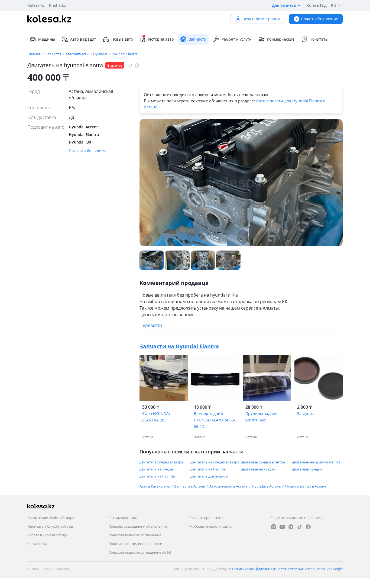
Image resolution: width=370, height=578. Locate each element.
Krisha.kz (57, 5)
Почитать (318, 39)
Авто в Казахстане (154, 486)
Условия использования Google (316, 568)
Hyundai (100, 53)
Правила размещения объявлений (137, 526)
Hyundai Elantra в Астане (305, 486)
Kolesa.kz (36, 5)
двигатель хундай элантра (263, 462)
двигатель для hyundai (209, 476)
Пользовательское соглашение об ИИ (140, 552)
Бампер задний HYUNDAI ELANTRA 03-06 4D (214, 420)
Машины (46, 39)
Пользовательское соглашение (134, 534)
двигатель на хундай (156, 469)
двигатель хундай (307, 469)
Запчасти (53, 53)
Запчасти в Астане (190, 486)
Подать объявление (319, 18)
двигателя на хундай (258, 469)
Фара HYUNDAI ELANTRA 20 (156, 417)
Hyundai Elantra (125, 53)
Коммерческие (280, 39)
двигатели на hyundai (208, 469)
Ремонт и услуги (237, 39)
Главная (34, 53)
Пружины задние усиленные (261, 417)
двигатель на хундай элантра (214, 462)
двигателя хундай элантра (161, 462)
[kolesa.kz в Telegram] (291, 527)
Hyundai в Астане (266, 486)
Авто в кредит (83, 39)
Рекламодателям (122, 517)
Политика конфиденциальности (135, 543)
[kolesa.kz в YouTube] (282, 527)
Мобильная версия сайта (210, 526)
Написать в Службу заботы (50, 526)
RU (333, 5)
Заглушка (305, 413)
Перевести (150, 325)
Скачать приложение (207, 517)
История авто (161, 39)
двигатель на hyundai (157, 476)
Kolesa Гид (317, 5)
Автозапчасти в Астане (228, 486)
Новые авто (122, 39)
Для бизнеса (284, 5)
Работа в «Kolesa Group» (47, 534)
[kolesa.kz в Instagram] (273, 527)
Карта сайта (37, 543)
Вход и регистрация (261, 18)
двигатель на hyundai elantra (316, 462)
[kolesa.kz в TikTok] (299, 527)
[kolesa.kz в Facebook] (308, 527)
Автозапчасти (77, 53)
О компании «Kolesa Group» (50, 517)
